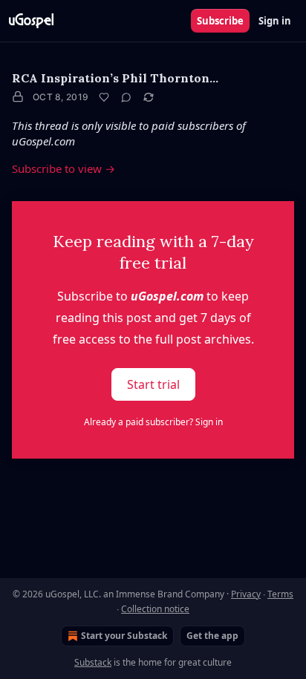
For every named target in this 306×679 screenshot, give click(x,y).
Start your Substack (124, 635)
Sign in (274, 20)
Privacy (246, 594)
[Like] (104, 97)
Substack (92, 662)
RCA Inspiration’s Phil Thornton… (115, 77)
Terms (280, 594)
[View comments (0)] (126, 97)
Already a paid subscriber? (153, 422)
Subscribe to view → (63, 168)
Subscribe (220, 20)
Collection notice (155, 609)
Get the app (212, 635)
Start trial (153, 384)
